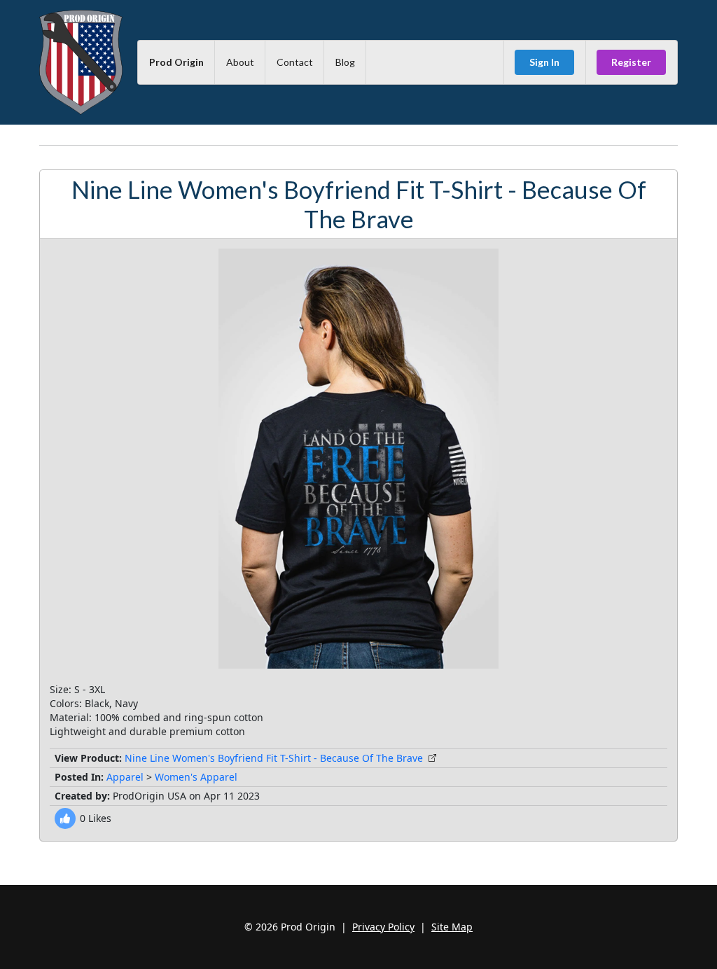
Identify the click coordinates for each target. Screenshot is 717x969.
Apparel (125, 776)
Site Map (452, 926)
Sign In (544, 62)
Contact (295, 62)
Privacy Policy (383, 926)
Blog (345, 62)
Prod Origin (176, 62)
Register (631, 62)
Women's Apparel (196, 776)
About (240, 62)
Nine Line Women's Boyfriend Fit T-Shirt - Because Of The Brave (274, 758)
